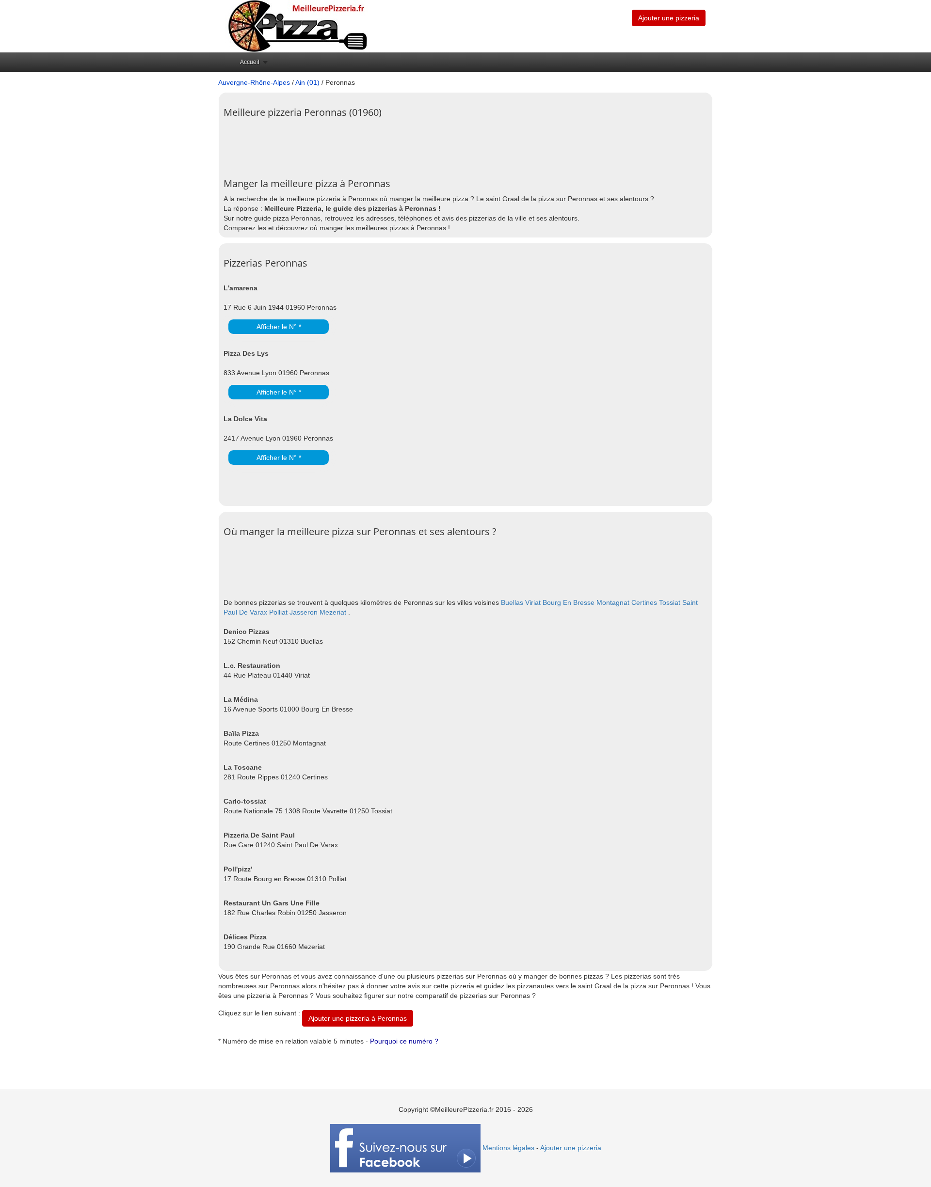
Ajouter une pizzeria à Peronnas (357, 1018)
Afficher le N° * (279, 327)
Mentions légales (508, 1148)
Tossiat (669, 602)
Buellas (512, 602)
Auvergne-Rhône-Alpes (254, 82)
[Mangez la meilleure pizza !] (296, 26)
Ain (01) (307, 82)
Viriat (533, 602)
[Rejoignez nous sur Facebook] (405, 1148)
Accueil (249, 62)
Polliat (278, 612)
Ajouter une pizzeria (668, 18)
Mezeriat (333, 612)
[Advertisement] (400, 144)
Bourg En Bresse (568, 602)
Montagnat (612, 602)
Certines (644, 602)
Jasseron (303, 612)
